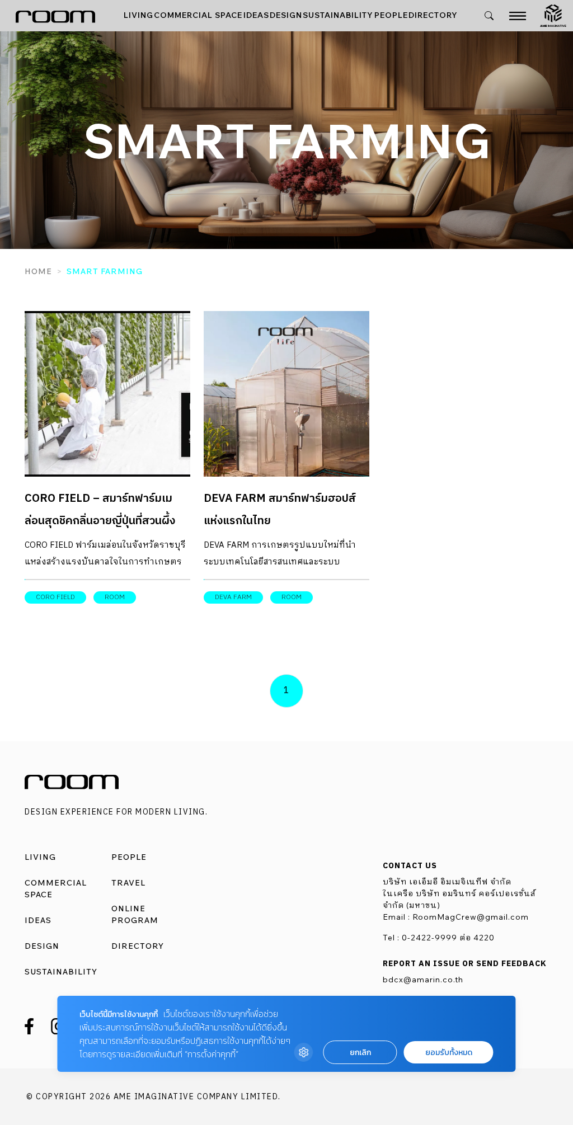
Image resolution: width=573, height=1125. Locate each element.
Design (286, 15)
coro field (55, 597)
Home (38, 271)
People (391, 15)
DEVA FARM (233, 597)
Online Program (134, 914)
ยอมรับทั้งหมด (448, 1052)
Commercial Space (198, 15)
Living (138, 15)
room (115, 597)
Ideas (256, 15)
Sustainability (338, 15)
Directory (433, 15)
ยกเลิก (360, 1052)
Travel (128, 883)
